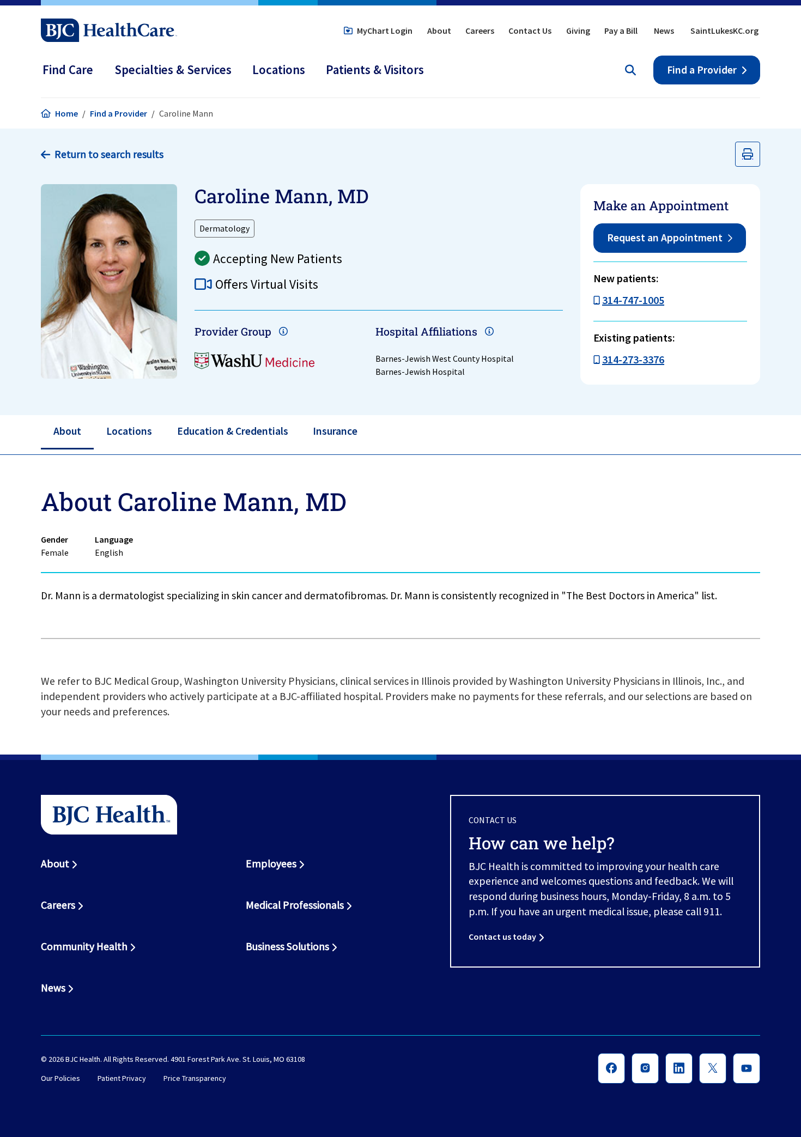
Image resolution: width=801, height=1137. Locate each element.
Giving (578, 30)
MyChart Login (384, 30)
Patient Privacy (122, 1079)
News (664, 30)
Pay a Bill (621, 30)
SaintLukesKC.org (724, 30)
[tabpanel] (400, 547)
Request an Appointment (665, 237)
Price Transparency (194, 1079)
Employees (271, 863)
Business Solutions (287, 946)
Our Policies (60, 1079)
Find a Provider (702, 69)
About (439, 30)
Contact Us (529, 30)
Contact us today (502, 936)
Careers (479, 30)
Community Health (84, 946)
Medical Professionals (295, 904)
